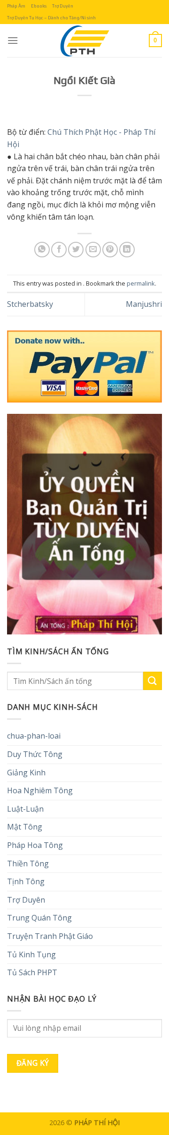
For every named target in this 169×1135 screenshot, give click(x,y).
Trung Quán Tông (39, 918)
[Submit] (152, 681)
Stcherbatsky (30, 304)
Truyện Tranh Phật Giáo (50, 936)
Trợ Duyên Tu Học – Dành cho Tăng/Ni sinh (51, 17)
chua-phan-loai (34, 736)
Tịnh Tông (26, 881)
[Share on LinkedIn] (127, 249)
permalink (141, 283)
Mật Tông (24, 827)
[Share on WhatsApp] (42, 249)
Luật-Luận (25, 809)
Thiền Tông (28, 863)
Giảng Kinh (26, 772)
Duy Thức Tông (34, 754)
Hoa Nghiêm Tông (40, 790)
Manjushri (144, 304)
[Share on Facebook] (59, 249)
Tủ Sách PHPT (32, 972)
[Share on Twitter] (76, 249)
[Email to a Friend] (93, 249)
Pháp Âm (16, 5)
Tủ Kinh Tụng (31, 954)
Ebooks (38, 5)
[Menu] (12, 40)
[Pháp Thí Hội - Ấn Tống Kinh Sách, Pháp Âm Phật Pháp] (84, 40)
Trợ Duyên (62, 5)
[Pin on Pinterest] (110, 249)
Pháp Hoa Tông (35, 845)
